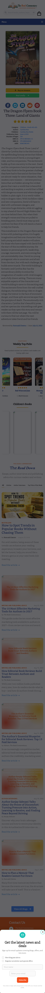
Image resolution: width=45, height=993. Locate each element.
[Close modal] (43, 932)
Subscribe (22, 980)
